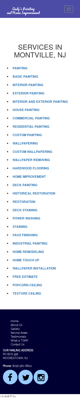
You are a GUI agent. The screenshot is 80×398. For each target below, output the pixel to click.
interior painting (28, 85)
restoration (24, 201)
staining (20, 226)
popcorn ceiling (27, 285)
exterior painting (28, 93)
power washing (26, 218)
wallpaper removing (31, 160)
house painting (26, 109)
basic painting (25, 76)
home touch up (26, 260)
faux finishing (25, 235)
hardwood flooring (31, 168)
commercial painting (31, 118)
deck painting (25, 185)
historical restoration (34, 193)
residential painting (31, 126)
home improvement (29, 176)
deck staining (25, 210)
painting (20, 68)
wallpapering (25, 143)
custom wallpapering (32, 151)
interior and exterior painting (40, 101)
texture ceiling (27, 293)
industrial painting (30, 243)
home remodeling (28, 251)
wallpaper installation (34, 268)
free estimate (25, 276)
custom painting (27, 135)
